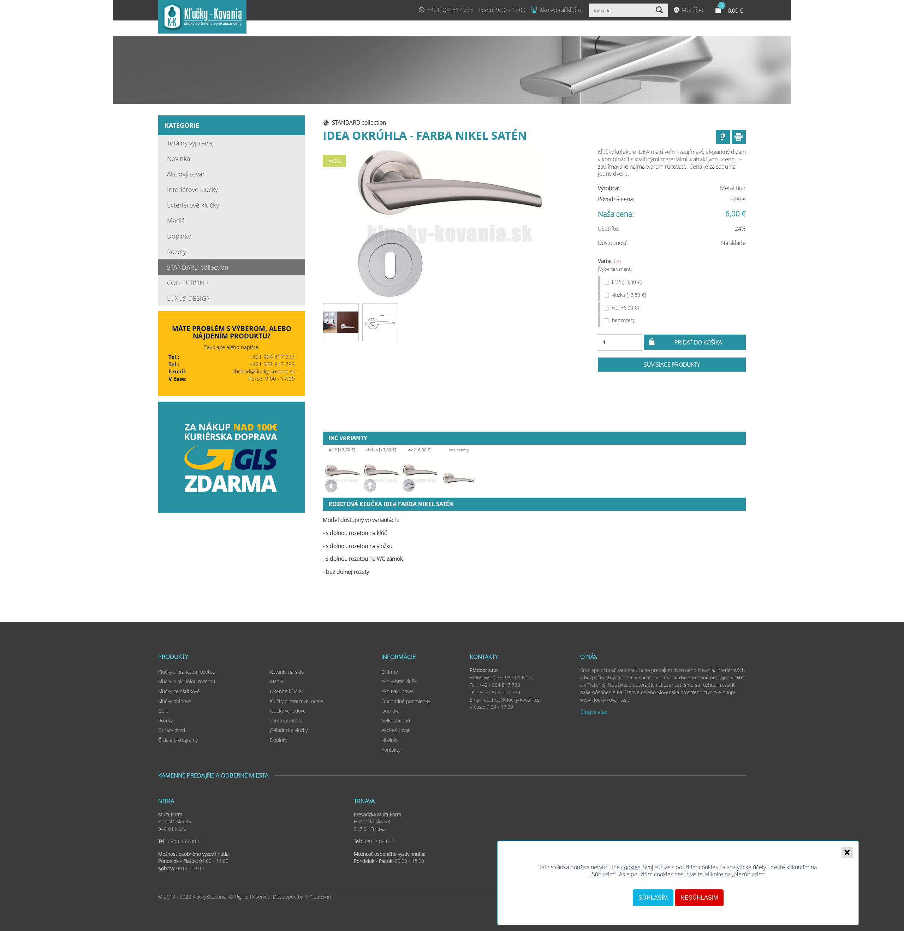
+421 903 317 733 (272, 364)
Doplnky (179, 236)
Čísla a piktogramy (178, 740)
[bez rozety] (458, 478)
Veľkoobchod (395, 720)
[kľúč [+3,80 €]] (342, 478)
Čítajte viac (593, 712)
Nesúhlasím (699, 898)
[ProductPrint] (739, 137)
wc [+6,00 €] (625, 307)
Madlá (176, 220)
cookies (630, 867)
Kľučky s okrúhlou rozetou (186, 681)
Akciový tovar (186, 174)
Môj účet (692, 10)
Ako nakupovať (397, 691)
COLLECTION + (188, 282)
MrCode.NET (318, 896)
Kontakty (390, 749)
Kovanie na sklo (287, 671)
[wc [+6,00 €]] (420, 478)
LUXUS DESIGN (189, 298)
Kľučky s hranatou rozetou (186, 671)
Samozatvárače (286, 720)
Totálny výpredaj (190, 143)
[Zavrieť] (847, 852)
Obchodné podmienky (405, 701)
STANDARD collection (197, 267)
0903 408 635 (378, 841)
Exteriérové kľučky (193, 205)
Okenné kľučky (286, 691)
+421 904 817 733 (450, 10)
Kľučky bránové (174, 701)
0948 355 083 (183, 841)
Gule (163, 710)
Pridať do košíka (698, 342)
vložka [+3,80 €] (629, 295)
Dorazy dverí (171, 730)
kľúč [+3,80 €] (627, 282)
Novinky (389, 740)
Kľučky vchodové (288, 710)
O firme (389, 671)
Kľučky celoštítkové (179, 691)
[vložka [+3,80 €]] (381, 478)
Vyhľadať (660, 10)
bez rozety (623, 320)
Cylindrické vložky (289, 730)
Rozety (176, 251)
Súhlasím (653, 898)
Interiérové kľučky (192, 189)
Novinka (178, 158)
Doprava (390, 710)
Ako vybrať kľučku (561, 10)
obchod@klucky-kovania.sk (263, 371)
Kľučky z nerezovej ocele (296, 701)
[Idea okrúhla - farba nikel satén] (450, 224)
